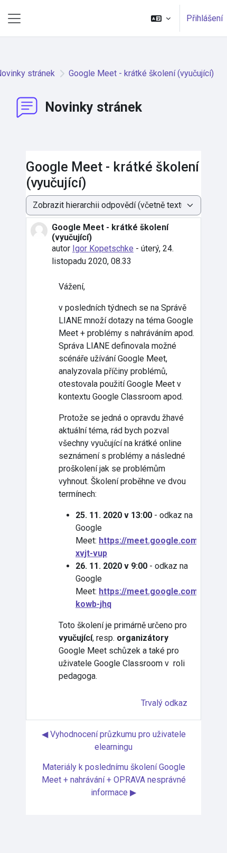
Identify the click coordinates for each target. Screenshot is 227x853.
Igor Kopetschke (103, 248)
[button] (160, 18)
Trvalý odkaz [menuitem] (164, 703)
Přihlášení (204, 18)
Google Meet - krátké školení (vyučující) (141, 73)
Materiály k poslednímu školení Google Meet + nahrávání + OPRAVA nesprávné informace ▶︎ (114, 779)
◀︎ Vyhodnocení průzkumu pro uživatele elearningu (114, 740)
